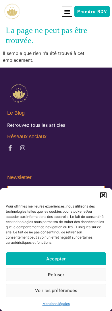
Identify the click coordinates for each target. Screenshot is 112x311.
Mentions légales (56, 304)
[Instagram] (23, 148)
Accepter (56, 259)
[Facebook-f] (10, 148)
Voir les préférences (56, 290)
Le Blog (16, 113)
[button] (103, 195)
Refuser (56, 274)
